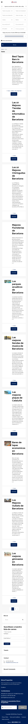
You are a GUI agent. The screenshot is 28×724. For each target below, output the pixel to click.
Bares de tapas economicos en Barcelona (18, 448)
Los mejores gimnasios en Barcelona (17, 559)
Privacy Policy (5, 717)
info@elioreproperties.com (12, 662)
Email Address (7, 638)
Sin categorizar (18, 90)
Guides (12, 90)
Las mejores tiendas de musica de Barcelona (17, 343)
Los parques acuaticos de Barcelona (17, 287)
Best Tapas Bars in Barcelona (18, 59)
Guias (8, 90)
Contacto (24, 717)
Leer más (14, 94)
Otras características (7, 40)
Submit (22, 707)
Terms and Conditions (15, 717)
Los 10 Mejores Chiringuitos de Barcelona (18, 173)
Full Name (6, 633)
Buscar (14, 44)
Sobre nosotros (5, 719)
